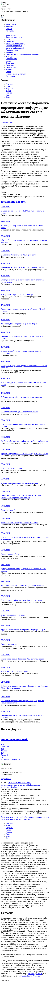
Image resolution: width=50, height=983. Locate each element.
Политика (10, 65)
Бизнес (9, 69)
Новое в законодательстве (16, 74)
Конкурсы (10, 31)
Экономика (10, 76)
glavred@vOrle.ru (35, 974)
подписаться (6, 779)
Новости (9, 26)
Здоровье (9, 52)
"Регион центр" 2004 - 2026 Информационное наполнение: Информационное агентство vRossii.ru (21, 785)
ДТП (8, 39)
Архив (8, 72)
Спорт (8, 61)
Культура (9, 57)
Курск (8, 91)
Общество (10, 41)
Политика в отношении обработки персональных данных (25, 817)
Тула (8, 97)
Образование (11, 59)
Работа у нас (11, 24)
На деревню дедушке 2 (10, 758)
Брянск (9, 86)
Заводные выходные (14, 37)
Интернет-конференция (15, 44)
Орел (8, 95)
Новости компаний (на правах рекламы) (22, 54)
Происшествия (12, 50)
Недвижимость (12, 67)
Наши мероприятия (14, 46)
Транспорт (10, 63)
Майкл (4, 750)
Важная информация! (15, 48)
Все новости (11, 35)
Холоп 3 (4, 754)
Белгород (9, 84)
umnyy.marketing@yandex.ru (30, 976)
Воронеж (9, 88)
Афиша (9, 29)
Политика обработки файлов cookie (15, 819)
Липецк (9, 93)
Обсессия (5, 745)
